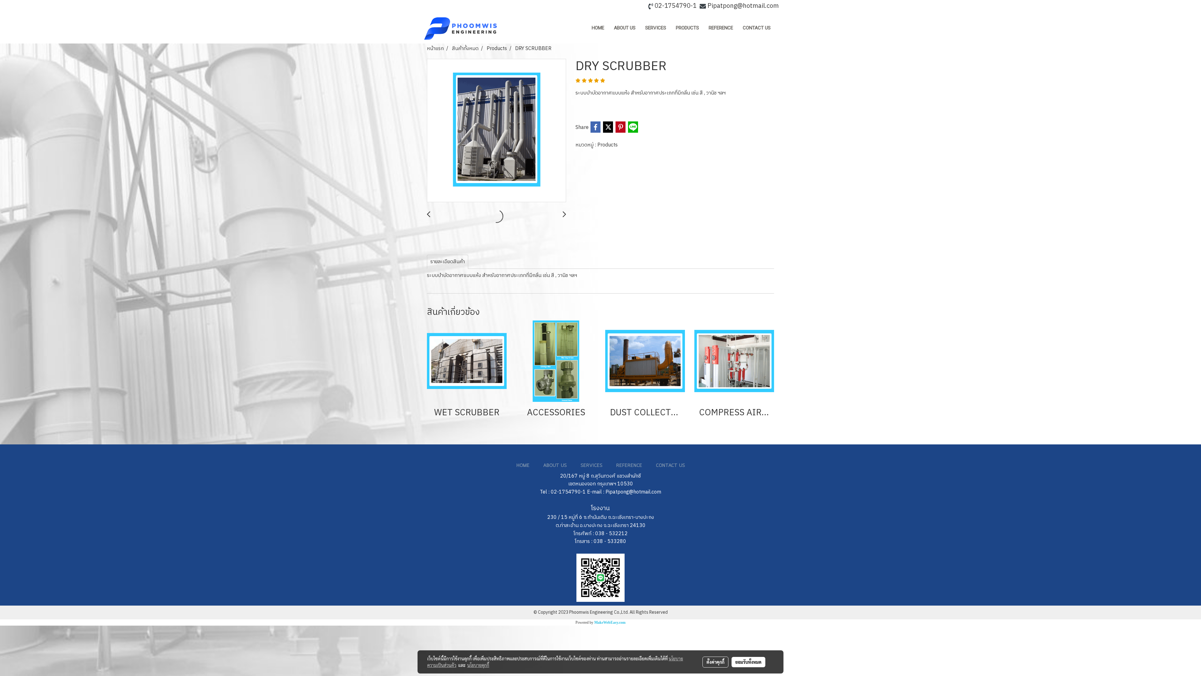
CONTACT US (757, 28)
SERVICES (655, 28)
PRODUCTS (687, 28)
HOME (598, 28)
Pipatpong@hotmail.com (743, 6)
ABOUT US (625, 28)
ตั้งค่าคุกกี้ (715, 662)
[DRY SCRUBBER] (496, 130)
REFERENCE (721, 28)
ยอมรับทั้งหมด (748, 662)
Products (607, 145)
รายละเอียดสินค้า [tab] (447, 262)
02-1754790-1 (676, 6)
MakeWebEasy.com (610, 622)
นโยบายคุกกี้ (478, 665)
